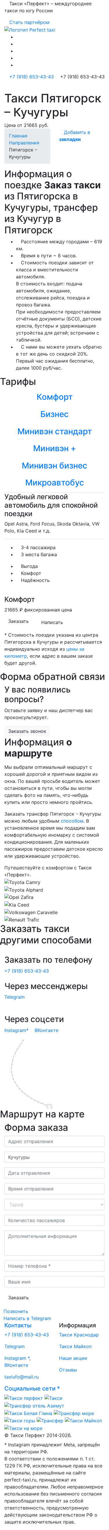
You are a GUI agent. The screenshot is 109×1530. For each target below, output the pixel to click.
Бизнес (54, 414)
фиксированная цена (48, 610)
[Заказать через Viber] (17, 65)
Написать (52, 622)
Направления (24, 143)
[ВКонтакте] (17, 37)
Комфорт (55, 397)
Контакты (17, 1325)
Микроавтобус (54, 482)
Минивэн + (54, 448)
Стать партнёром (28, 22)
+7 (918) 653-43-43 (31, 77)
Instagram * (16, 1358)
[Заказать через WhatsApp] (17, 51)
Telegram (14, 997)
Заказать (18, 621)
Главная (18, 136)
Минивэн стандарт (54, 431)
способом (72, 821)
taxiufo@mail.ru (21, 1377)
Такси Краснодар (79, 1335)
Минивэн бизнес (54, 466)
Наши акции (73, 1358)
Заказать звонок (27, 731)
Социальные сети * (32, 1388)
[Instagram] (17, 44)
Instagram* (16, 1030)
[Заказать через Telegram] (17, 58)
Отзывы (68, 1370)
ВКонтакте (46, 1030)
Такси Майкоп (75, 1346)
